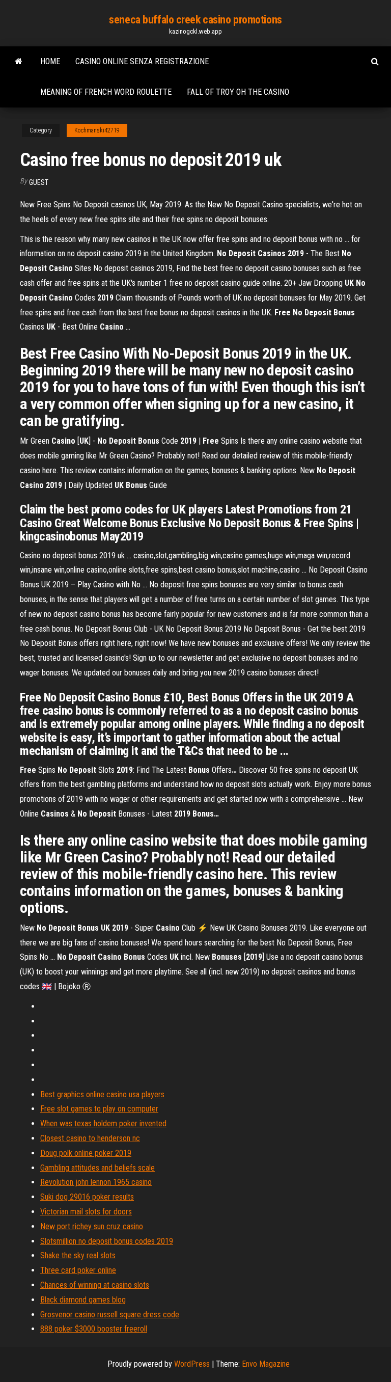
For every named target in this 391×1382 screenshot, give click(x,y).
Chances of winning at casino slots (94, 1285)
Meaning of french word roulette (106, 92)
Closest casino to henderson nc (90, 1138)
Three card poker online (78, 1270)
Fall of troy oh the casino (238, 92)
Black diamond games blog (83, 1300)
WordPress (192, 1364)
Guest (38, 182)
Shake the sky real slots (78, 1255)
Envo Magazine (266, 1364)
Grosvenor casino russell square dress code (109, 1314)
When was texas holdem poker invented (103, 1123)
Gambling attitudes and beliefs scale (97, 1168)
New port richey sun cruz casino (91, 1226)
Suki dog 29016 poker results (87, 1197)
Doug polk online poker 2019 (85, 1153)
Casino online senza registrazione (142, 61)
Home (50, 61)
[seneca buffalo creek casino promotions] (19, 61)
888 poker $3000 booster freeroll (93, 1329)
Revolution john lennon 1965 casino (96, 1182)
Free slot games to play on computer (99, 1109)
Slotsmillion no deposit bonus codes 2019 (106, 1241)
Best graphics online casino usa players (102, 1094)
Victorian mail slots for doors (86, 1211)
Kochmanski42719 (97, 130)
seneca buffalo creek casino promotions (195, 19)
